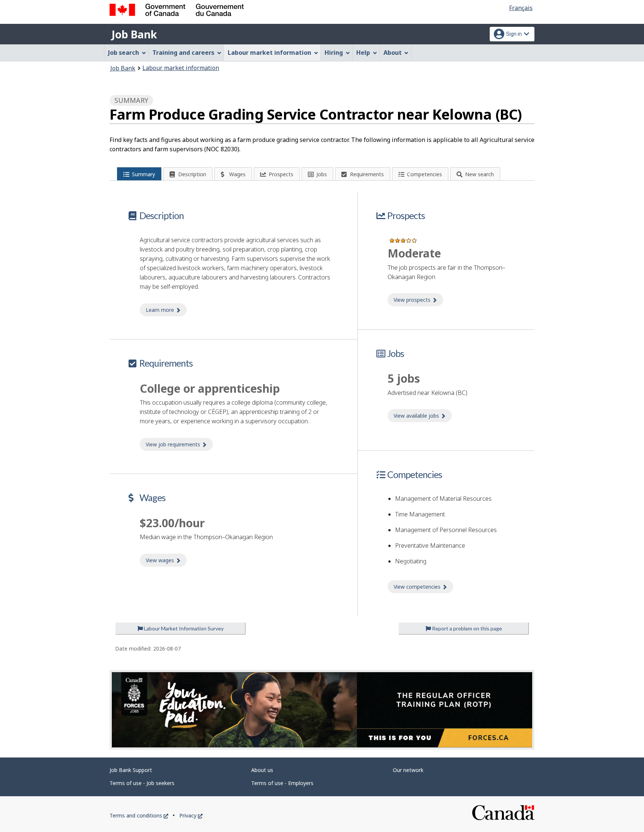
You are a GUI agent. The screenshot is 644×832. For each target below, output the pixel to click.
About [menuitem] (392, 52)
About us (262, 770)
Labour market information (180, 68)
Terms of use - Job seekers (142, 783)
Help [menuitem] (363, 52)
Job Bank (134, 34)
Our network (408, 770)
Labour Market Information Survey (183, 628)
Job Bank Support (131, 770)
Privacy (190, 815)
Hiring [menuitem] (334, 52)
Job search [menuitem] (123, 52)
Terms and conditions (139, 815)
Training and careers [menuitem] (183, 52)
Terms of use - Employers (282, 783)
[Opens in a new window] (322, 710)
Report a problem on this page (466, 628)
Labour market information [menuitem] (269, 52)
